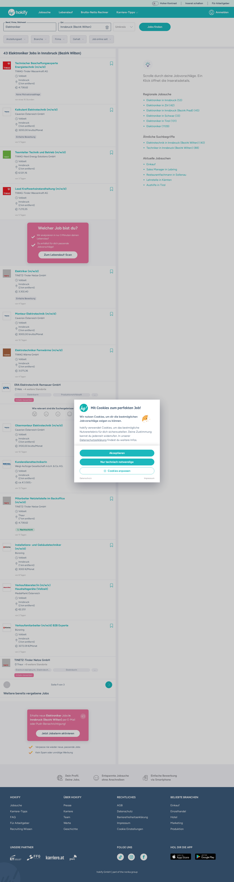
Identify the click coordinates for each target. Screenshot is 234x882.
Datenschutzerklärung (93, 440)
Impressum (149, 478)
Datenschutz (86, 478)
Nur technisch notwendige (117, 462)
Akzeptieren (117, 453)
